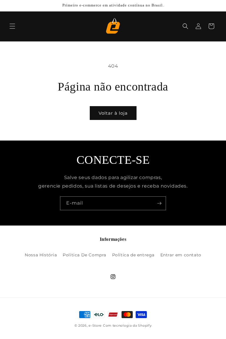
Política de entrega (133, 255)
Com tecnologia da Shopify (127, 325)
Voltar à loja (113, 113)
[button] (12, 26)
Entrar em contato (180, 255)
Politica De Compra (84, 255)
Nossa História (41, 255)
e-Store (95, 325)
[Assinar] (159, 203)
